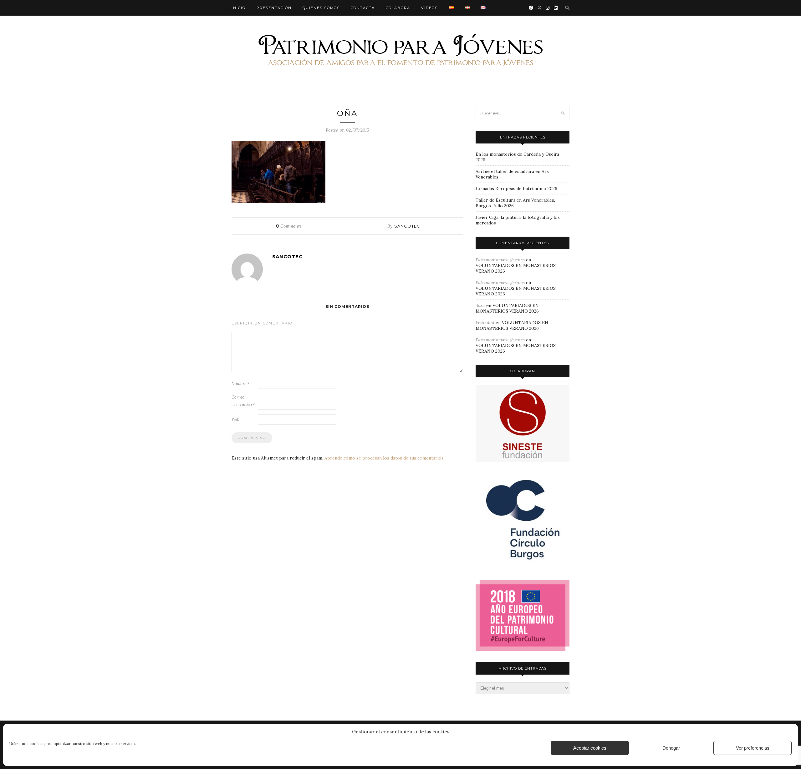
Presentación (274, 8)
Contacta (363, 8)
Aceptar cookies (589, 748)
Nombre (240, 383)
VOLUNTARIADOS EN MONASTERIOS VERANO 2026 (507, 308)
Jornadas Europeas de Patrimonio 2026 (516, 188)
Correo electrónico (243, 401)
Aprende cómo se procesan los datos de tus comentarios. (384, 458)
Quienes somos (321, 8)
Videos (429, 8)
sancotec (407, 226)
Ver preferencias (752, 748)
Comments (289, 226)
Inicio (239, 8)
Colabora (398, 8)
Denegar (671, 748)
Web (235, 419)
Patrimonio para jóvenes (500, 260)
